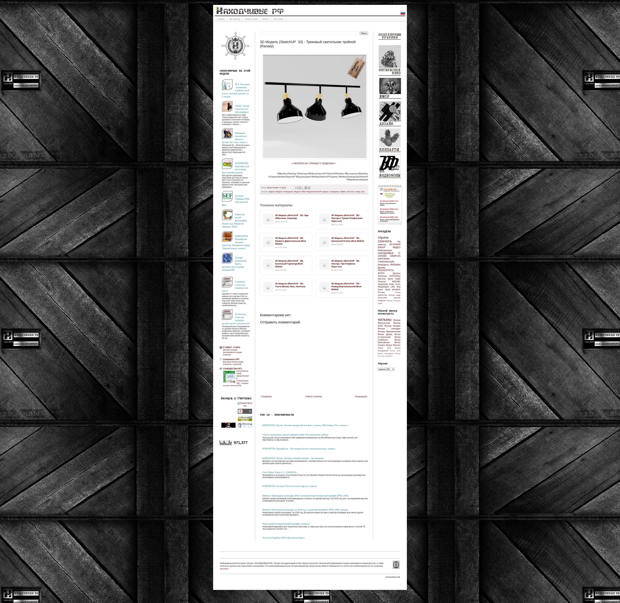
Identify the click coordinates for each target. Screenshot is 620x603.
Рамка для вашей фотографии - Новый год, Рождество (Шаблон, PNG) (235, 220)
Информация (385, 250)
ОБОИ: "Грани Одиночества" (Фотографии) (242, 108)
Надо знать (394, 284)
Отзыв (397, 292)
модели (272, 192)
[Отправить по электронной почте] (296, 187)
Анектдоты (383, 264)
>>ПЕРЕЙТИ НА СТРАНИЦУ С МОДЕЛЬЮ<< (314, 163)
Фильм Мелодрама (386, 353)
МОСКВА (396, 281)
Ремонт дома (251, 19)
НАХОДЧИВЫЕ (385, 253)
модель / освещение (330, 192)
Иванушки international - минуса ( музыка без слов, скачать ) (235, 137)
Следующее (266, 396)
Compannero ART (231, 359)
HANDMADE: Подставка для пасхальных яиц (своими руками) (235, 168)
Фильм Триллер (393, 345)
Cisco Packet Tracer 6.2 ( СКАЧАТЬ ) (279, 472)
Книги (266, 19)
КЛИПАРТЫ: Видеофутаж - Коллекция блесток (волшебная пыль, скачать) (298, 448)
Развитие (381, 300)
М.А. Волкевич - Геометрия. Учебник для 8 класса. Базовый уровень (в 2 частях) (236, 90)
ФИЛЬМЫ (395, 264)
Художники (383, 284)
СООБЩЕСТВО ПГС (232, 369)
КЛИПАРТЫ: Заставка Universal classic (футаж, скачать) (289, 486)
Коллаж (390, 300)
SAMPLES (395, 256)
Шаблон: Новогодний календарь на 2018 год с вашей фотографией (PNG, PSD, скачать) (305, 509)
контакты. (224, 569)
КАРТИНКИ (383, 259)
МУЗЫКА (396, 290)
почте (346, 566)
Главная (221, 19)
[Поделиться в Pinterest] (309, 187)
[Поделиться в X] (303, 187)
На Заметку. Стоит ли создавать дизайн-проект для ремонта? (236, 319)
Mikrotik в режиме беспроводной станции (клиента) (232, 352)
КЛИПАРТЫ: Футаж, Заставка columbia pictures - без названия (293, 458)
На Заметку (234, 19)
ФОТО (381, 273)
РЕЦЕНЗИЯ (383, 287)
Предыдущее (361, 396)
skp (363, 192)
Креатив (397, 298)
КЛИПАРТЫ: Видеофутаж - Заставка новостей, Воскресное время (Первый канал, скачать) (236, 242)
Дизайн (381, 267)
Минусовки (382, 298)
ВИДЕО (396, 247)
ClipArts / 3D (345, 192)
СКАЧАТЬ (385, 241)
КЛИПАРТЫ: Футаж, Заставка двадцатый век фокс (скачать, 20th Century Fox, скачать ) (305, 425)
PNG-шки (278, 19)
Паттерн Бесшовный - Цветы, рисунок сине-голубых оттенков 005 (235, 263)
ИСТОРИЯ (394, 244)
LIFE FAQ (396, 287)
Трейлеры (382, 276)
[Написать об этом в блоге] (299, 187)
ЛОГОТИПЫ (394, 276)
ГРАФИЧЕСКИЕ (386, 261)
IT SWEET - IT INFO (231, 347)
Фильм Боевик (392, 326)
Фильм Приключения (389, 331)
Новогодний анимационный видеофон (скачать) (286, 523)
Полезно (382, 281)
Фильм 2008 (395, 351)
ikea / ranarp (356, 192)
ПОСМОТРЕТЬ (386, 270)
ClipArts (383, 237)
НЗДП (397, 279)
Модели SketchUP (314, 192)
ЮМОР (381, 247)
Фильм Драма (385, 334)
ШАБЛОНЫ (382, 295)
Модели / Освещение (284, 192)
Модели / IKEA (300, 192)
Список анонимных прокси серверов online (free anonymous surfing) (295, 434)
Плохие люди (394, 295)
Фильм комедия (389, 328)
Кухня (390, 279)
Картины (382, 279)
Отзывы (381, 292)
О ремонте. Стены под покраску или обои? (235, 286)
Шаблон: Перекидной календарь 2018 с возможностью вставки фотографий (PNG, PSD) (305, 495)
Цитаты (396, 273)
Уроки (387, 290)
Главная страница (313, 396)
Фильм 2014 (384, 348)
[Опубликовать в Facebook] (306, 187)
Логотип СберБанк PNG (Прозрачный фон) (283, 537)
